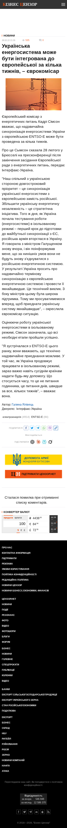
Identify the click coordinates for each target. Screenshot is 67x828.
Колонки (7, 675)
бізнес (6, 722)
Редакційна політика (15, 580)
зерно (6, 755)
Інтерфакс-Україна (29, 408)
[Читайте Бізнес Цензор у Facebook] (18, 812)
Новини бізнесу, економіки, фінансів (25, 590)
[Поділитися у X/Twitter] (32, 427)
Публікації (8, 670)
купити (18, 517)
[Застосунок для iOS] (42, 812)
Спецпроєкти (10, 664)
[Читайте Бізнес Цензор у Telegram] (30, 812)
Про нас (7, 547)
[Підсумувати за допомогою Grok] (50, 441)
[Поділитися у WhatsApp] (44, 427)
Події (5, 609)
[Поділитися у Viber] (50, 427)
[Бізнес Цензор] (20, 5)
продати (8, 517)
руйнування (9, 744)
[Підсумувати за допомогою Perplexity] (44, 441)
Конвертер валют (17, 512)
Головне (7, 659)
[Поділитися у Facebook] (26, 427)
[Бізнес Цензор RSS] (48, 812)
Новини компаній (13, 760)
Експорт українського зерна (20, 700)
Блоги (6, 636)
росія (5, 749)
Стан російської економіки (19, 705)
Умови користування (15, 569)
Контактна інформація (16, 553)
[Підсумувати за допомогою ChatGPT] (32, 441)
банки (6, 689)
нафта (6, 765)
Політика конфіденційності (19, 574)
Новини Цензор (12, 585)
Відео (5, 626)
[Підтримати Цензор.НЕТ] (33, 474)
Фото (5, 620)
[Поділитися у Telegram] (38, 427)
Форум (6, 642)
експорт (7, 717)
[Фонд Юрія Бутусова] (33, 459)
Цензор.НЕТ (9, 599)
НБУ (4, 733)
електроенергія (16, 416)
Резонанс (8, 615)
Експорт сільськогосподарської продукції (29, 694)
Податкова (9, 711)
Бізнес (6, 648)
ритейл (6, 739)
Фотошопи (9, 631)
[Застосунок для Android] (36, 812)
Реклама (7, 563)
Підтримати (9, 558)
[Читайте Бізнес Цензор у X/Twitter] (24, 812)
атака (5, 771)
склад (6, 728)
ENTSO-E (39, 416)
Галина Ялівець (23, 404)
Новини (9, 35)
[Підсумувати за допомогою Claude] (38, 441)
